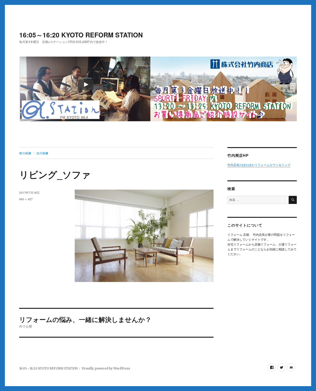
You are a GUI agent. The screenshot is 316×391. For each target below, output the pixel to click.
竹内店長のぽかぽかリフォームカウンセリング (259, 165)
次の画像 (42, 153)
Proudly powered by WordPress (106, 368)
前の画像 (25, 153)
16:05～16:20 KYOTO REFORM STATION (81, 34)
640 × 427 (26, 199)
